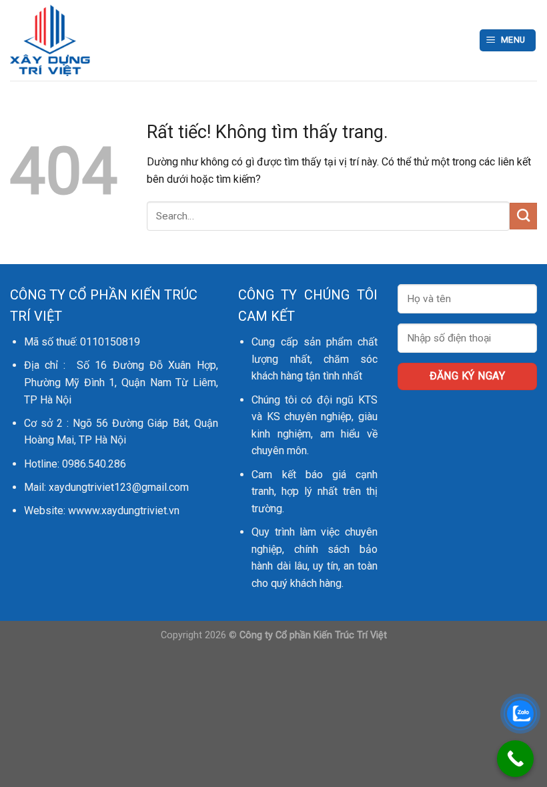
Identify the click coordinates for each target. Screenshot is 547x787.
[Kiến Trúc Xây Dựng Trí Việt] (125, 40)
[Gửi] (523, 216)
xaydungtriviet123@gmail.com (119, 487)
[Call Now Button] (515, 758)
